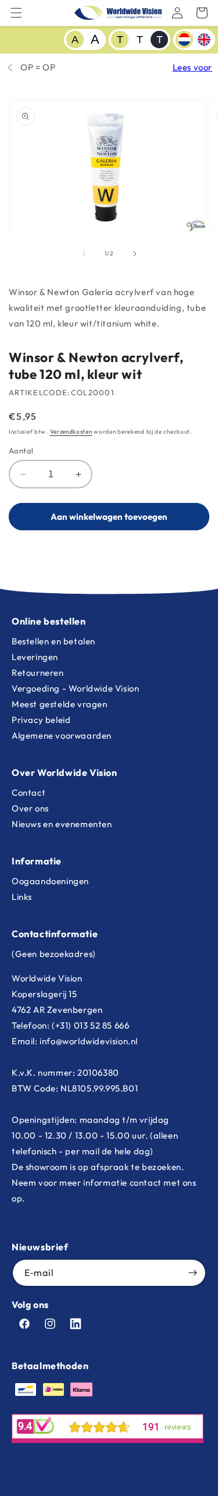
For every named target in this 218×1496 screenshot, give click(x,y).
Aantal (21, 450)
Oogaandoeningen (50, 881)
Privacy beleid (41, 719)
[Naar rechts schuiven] (135, 254)
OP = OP (37, 67)
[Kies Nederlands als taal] (184, 39)
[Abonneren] (192, 1273)
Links (22, 896)
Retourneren (38, 672)
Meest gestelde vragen (60, 704)
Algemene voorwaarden (62, 735)
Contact (28, 792)
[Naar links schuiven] (84, 254)
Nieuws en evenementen (62, 823)
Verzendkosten (71, 431)
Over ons (30, 808)
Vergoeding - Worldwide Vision (75, 688)
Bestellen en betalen (53, 641)
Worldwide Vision (90, 1487)
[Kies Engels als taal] (204, 39)
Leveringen (35, 656)
